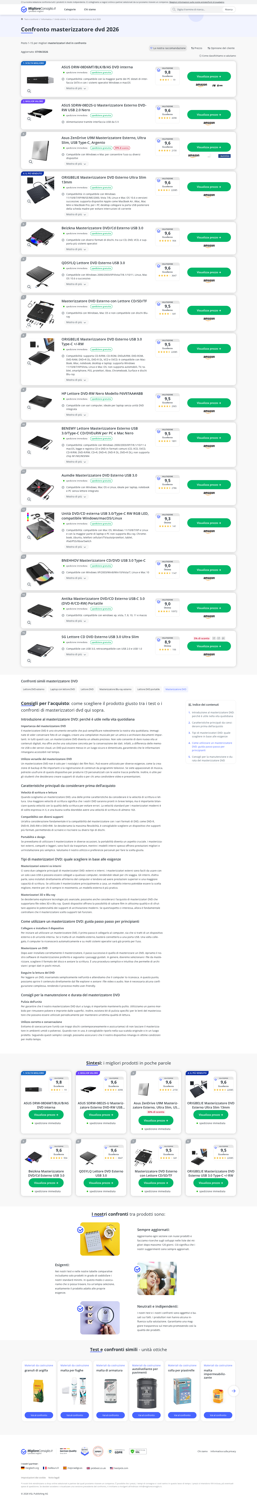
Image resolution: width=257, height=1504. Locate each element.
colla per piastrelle (181, 1370)
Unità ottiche (60, 19)
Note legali (53, 1477)
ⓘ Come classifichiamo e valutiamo (217, 55)
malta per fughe (71, 1370)
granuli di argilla (36, 1370)
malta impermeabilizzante (215, 1374)
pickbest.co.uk (98, 1468)
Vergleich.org (32, 1467)
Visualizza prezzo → (209, 76)
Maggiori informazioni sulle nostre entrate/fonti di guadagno (196, 2)
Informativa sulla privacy (223, 1451)
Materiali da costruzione (39, 1365)
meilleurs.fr (53, 1467)
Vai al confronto (39, 1415)
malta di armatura (109, 1370)
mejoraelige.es (74, 1467)
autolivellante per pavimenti (145, 1370)
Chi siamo (90, 9)
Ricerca (229, 9)
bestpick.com (121, 1468)
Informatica (46, 19)
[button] (233, 1390)
